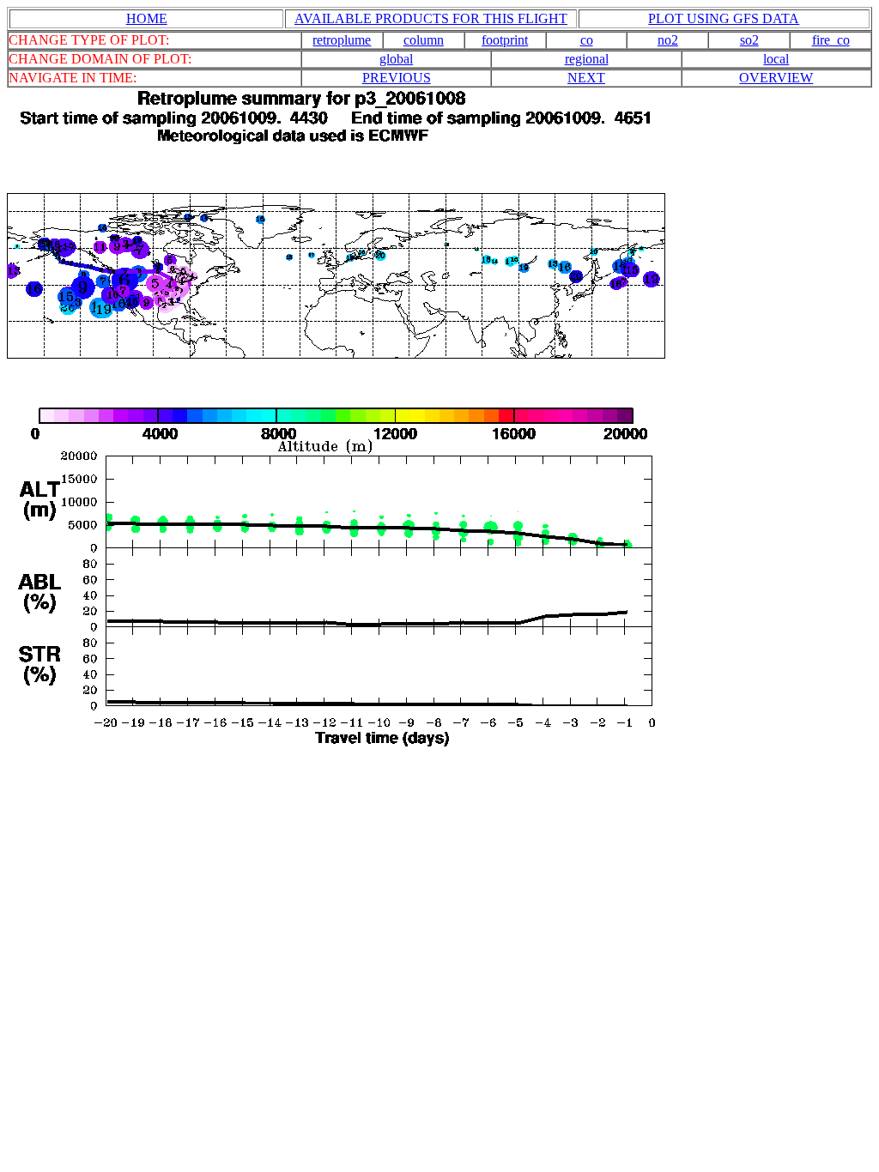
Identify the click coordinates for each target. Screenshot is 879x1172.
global (396, 58)
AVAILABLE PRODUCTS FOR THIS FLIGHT (430, 18)
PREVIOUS (396, 77)
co (586, 40)
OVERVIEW (776, 77)
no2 (668, 40)
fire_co (831, 40)
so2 (749, 40)
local (776, 58)
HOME (146, 18)
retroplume (341, 40)
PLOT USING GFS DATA (723, 18)
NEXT (586, 77)
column (423, 40)
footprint (505, 40)
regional (587, 58)
